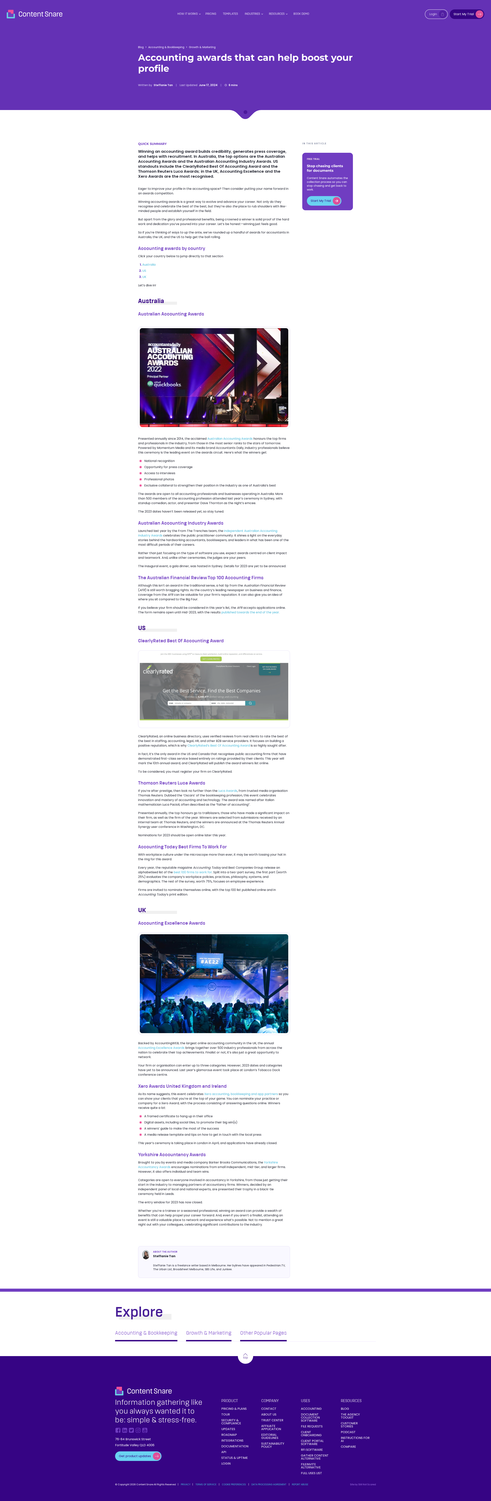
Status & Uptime (234, 1458)
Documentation (234, 1446)
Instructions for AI (355, 1439)
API (223, 1452)
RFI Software (312, 1450)
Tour (225, 1414)
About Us (268, 1414)
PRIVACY (185, 1484)
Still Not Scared (367, 1484)
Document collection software (310, 1417)
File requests (312, 1426)
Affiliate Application (271, 1427)
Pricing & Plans (234, 1409)
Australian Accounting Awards (230, 438)
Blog (141, 47)
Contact (268, 1409)
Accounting (311, 1409)
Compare (348, 1446)
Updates (228, 1429)
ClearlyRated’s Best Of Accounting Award (218, 745)
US (144, 271)
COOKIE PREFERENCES (234, 1484)
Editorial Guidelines (269, 1436)
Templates (230, 14)
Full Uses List (311, 1473)
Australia (149, 264)
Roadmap (229, 1435)
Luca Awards (227, 791)
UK (144, 277)
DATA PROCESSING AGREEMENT (268, 1484)
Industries (252, 14)
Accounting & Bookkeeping (166, 47)
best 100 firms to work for (193, 872)
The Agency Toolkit (350, 1416)
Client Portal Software (312, 1442)
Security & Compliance (231, 1421)
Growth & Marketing (202, 47)
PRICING (210, 14)
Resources (277, 14)
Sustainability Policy (272, 1445)
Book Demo (301, 14)
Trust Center (272, 1420)
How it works (187, 14)
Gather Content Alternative (315, 1457)
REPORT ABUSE (300, 1484)
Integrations (232, 1440)
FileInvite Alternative (311, 1466)
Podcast (348, 1432)
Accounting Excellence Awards (161, 1048)
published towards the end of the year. (250, 612)
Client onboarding (311, 1433)
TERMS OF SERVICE (205, 1484)
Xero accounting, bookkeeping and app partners (241, 1094)
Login (226, 1463)
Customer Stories (349, 1425)
